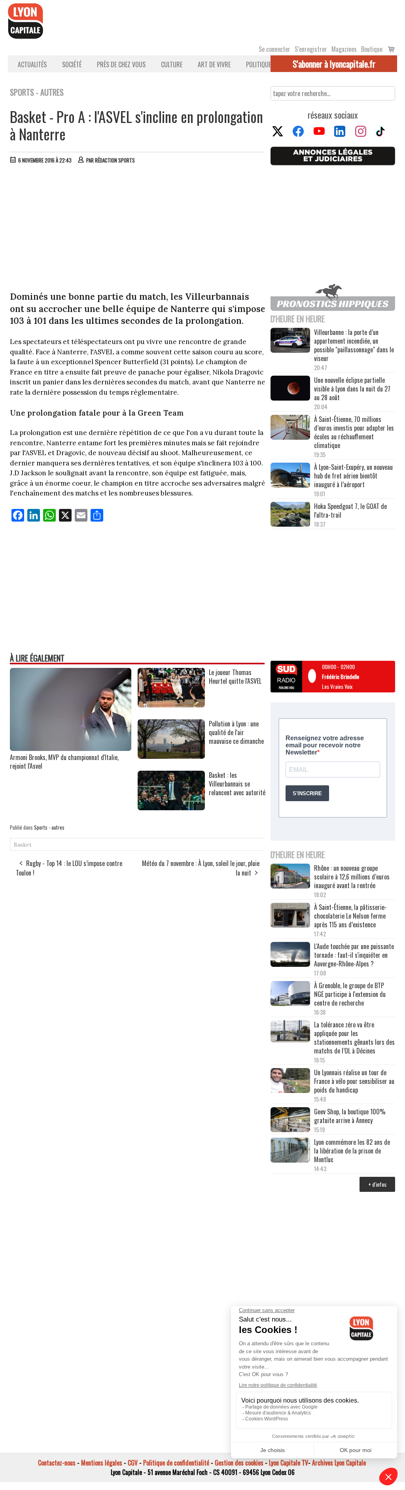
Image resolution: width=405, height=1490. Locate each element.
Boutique (371, 49)
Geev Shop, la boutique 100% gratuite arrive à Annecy (350, 1116)
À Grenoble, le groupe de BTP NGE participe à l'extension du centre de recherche (350, 994)
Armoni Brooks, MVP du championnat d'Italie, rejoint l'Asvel (64, 761)
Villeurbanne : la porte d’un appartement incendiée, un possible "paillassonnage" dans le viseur (354, 345)
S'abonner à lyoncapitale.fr (334, 63)
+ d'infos (377, 1184)
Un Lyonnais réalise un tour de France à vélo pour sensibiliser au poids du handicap (354, 1081)
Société (71, 64)
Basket (23, 844)
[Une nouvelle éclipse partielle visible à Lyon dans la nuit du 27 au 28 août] (290, 389)
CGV (133, 1462)
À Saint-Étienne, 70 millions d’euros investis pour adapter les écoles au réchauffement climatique (354, 432)
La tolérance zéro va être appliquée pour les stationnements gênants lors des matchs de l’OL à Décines (354, 1037)
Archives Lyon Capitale (339, 1462)
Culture (171, 64)
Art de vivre (214, 64)
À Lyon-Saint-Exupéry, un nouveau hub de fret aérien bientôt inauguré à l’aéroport (353, 476)
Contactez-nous (57, 1462)
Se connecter (274, 49)
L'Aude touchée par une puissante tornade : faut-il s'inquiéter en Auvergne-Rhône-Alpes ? (354, 955)
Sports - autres (49, 827)
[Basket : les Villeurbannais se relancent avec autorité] (171, 807)
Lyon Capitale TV (288, 1462)
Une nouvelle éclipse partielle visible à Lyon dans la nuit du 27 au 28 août (352, 389)
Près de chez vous (121, 64)
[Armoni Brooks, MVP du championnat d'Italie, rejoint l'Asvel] (70, 748)
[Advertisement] (137, 229)
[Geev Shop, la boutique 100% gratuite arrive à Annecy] (290, 1120)
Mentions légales (101, 1462)
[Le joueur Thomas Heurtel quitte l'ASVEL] (171, 704)
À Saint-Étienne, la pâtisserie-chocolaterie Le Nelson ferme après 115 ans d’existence (350, 916)
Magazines (344, 49)
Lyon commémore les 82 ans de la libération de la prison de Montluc (352, 1151)
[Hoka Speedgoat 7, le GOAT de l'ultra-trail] (290, 515)
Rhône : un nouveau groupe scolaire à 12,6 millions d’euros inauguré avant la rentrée (352, 877)
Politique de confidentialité (176, 1462)
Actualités (32, 64)
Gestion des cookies (239, 1462)
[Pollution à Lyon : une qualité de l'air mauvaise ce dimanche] (171, 756)
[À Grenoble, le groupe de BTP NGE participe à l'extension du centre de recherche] (290, 994)
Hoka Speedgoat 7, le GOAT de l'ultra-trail (350, 510)
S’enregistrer (311, 49)
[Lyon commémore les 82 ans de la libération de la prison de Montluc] (290, 1151)
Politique (258, 64)
